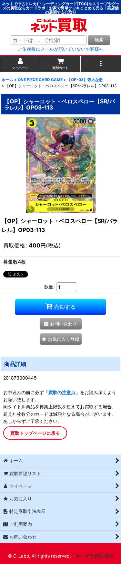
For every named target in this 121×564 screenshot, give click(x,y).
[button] (101, 64)
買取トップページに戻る (35, 433)
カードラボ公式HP (94, 556)
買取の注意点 (62, 392)
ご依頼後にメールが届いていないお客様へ (61, 49)
